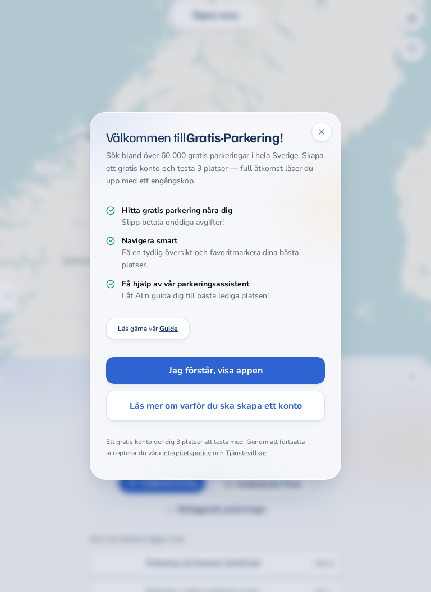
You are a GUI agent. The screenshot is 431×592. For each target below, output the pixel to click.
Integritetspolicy (186, 452)
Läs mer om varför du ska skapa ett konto (216, 406)
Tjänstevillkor (246, 452)
